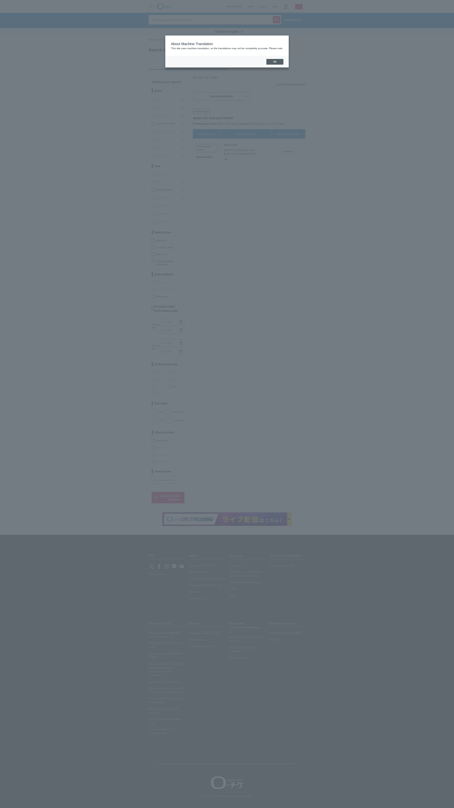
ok (274, 62)
